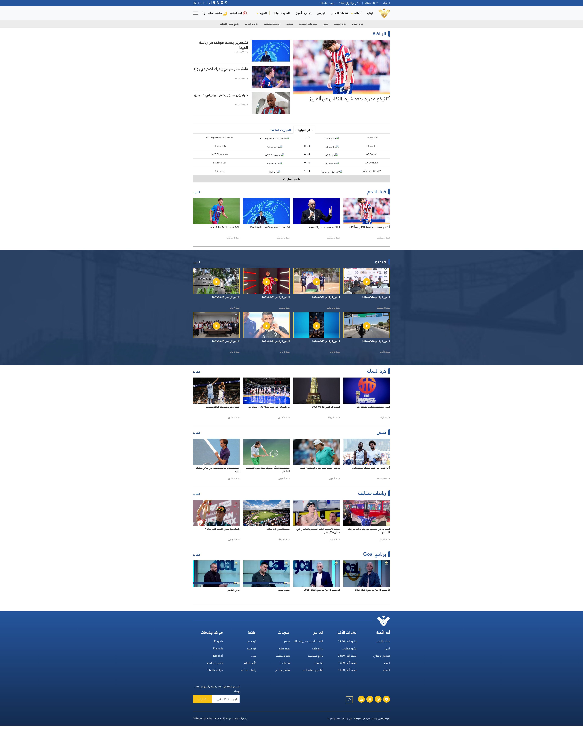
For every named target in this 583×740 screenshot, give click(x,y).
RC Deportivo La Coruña (219, 137)
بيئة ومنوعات (283, 655)
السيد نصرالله (281, 13)
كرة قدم (251, 641)
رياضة (252, 632)
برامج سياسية (315, 655)
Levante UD (219, 162)
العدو (387, 662)
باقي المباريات (291, 178)
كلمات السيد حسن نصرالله (308, 641)
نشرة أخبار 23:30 (347, 655)
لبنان (370, 13)
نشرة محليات (349, 648)
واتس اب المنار (215, 662)
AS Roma (371, 154)
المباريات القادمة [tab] (281, 130)
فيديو (289, 23)
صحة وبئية (284, 648)
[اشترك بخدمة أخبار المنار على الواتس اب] (378, 699)
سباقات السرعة (308, 23)
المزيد (263, 13)
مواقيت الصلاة (215, 13)
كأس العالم (251, 23)
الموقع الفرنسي (369, 718)
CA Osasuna (371, 162)
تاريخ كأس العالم (229, 23)
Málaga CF (371, 137)
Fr (204, 3)
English (218, 641)
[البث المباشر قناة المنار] (361, 699)
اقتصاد (386, 669)
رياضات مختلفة (272, 23)
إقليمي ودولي (381, 655)
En (199, 3)
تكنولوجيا (285, 662)
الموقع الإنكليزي (384, 718)
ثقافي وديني (282, 669)
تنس (325, 23)
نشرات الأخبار (340, 13)
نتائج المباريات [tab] (304, 130)
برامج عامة (317, 648)
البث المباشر (236, 13)
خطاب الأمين (303, 13)
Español (218, 655)
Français (218, 648)
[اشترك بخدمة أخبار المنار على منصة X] (369, 699)
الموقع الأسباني (355, 718)
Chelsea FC (219, 146)
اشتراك (202, 699)
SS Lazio (219, 171)
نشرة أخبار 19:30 (347, 641)
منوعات (284, 632)
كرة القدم (357, 23)
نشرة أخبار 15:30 (347, 662)
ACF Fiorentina (219, 154)
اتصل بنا (330, 718)
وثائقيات (318, 662)
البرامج (321, 13)
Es (208, 3)
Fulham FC (371, 146)
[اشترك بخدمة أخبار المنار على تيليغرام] (386, 699)
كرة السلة (340, 23)
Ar (195, 3)
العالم (357, 13)
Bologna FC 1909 (371, 171)
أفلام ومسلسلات (313, 669)
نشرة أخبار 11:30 (347, 669)
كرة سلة (251, 648)
